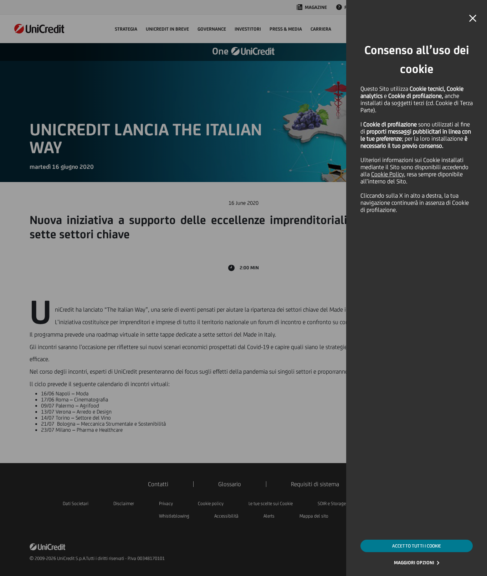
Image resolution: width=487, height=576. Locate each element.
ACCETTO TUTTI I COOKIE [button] (416, 546)
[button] (472, 18)
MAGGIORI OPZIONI (414, 562)
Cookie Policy (387, 174)
